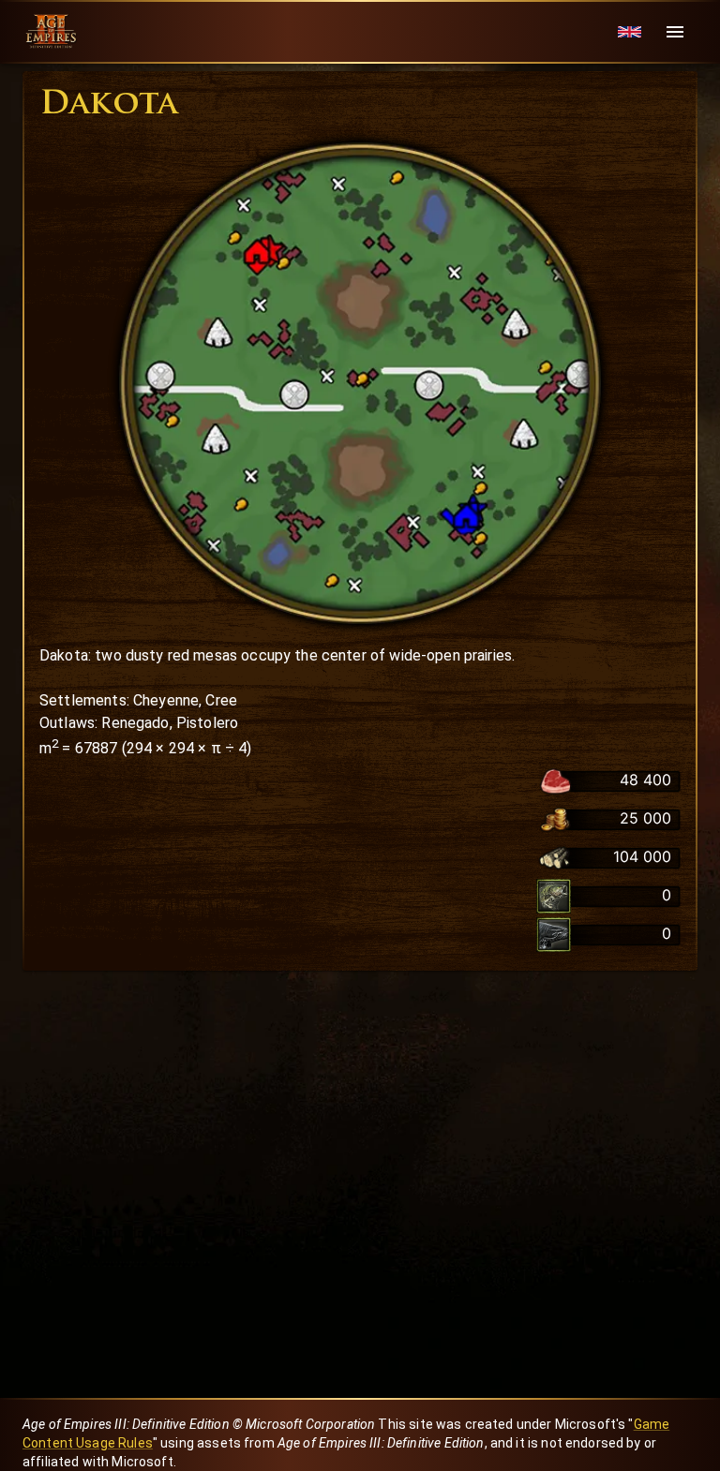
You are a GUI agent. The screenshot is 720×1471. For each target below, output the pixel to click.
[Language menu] (629, 32)
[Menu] (675, 31)
